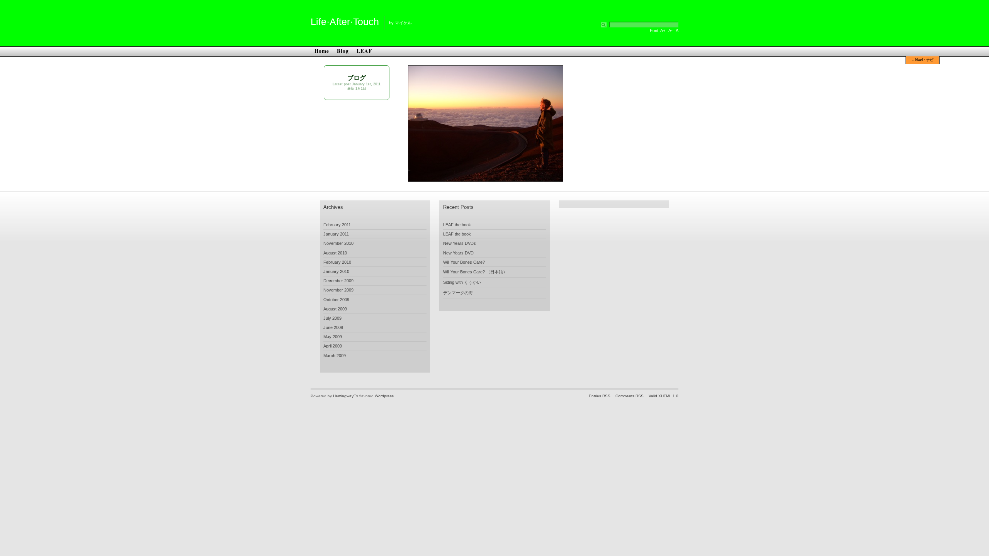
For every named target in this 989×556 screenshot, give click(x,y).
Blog (343, 51)
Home (321, 51)
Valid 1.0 (663, 396)
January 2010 (336, 271)
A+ (662, 30)
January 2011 (336, 234)
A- (670, 30)
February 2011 (337, 224)
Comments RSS (629, 396)
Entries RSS (599, 396)
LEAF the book (457, 224)
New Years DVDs (459, 243)
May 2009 (332, 336)
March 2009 (334, 355)
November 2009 (338, 290)
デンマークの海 (458, 292)
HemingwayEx (345, 396)
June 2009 (333, 327)
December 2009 (338, 280)
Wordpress (384, 396)
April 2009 (332, 346)
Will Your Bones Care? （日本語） (475, 272)
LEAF (364, 51)
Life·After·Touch (345, 21)
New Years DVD (458, 253)
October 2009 (336, 299)
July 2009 (332, 318)
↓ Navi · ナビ (922, 60)
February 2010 (337, 262)
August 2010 (335, 253)
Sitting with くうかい (462, 282)
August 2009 (335, 309)
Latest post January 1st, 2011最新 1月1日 (357, 86)
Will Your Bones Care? (464, 262)
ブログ (356, 78)
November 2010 (338, 243)
